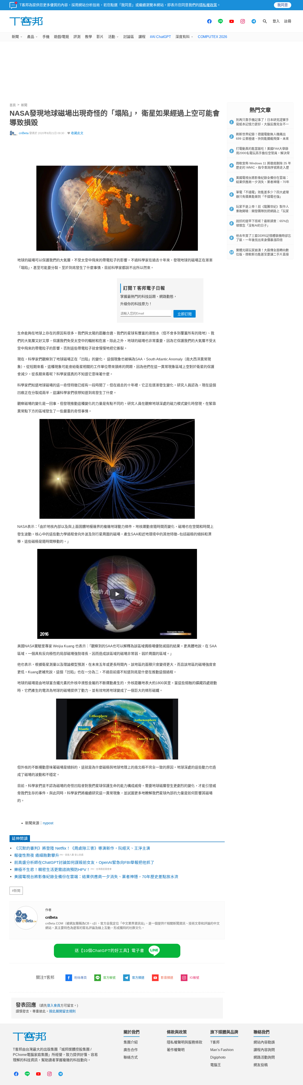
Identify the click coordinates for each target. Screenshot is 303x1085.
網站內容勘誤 (264, 1042)
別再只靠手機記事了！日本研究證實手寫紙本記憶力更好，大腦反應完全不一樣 (262, 124)
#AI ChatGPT (160, 37)
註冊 (287, 21)
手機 (45, 37)
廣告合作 (131, 1050)
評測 (77, 37)
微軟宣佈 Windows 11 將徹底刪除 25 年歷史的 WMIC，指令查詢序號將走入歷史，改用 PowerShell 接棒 (263, 167)
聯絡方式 (131, 1057)
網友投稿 (261, 1065)
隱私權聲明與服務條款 (184, 1042)
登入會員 (53, 1005)
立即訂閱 (184, 314)
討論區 (128, 37)
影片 (100, 37)
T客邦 (215, 1042)
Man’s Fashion (222, 1050)
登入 (276, 21)
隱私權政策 (208, 5)
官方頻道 (138, 977)
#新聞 (16, 890)
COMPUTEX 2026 (212, 37)
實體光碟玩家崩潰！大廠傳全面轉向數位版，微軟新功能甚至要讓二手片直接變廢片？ (262, 254)
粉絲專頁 (80, 977)
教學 (88, 37)
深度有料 (182, 37)
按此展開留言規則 (62, 1011)
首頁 (13, 105)
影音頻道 (167, 977)
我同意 (282, 5)
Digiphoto (218, 1057)
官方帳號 (109, 977)
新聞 (15, 37)
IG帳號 (194, 977)
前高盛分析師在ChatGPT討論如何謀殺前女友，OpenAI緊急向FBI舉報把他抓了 (84, 862)
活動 (111, 37)
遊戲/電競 (61, 37)
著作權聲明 (176, 1050)
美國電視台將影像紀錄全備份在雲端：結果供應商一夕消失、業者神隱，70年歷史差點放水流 (96, 876)
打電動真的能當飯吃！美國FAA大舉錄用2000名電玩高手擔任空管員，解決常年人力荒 (263, 153)
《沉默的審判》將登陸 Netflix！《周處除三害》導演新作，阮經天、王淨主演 (82, 848)
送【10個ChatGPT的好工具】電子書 (109, 950)
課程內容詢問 (264, 1050)
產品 (30, 37)
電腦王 (215, 1065)
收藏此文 (77, 133)
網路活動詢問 (264, 1057)
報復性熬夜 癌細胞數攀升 (36, 855)
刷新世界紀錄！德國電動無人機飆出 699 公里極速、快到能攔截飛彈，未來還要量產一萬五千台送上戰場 (262, 138)
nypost (48, 823)
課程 (142, 37)
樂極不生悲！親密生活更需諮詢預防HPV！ (52, 869)
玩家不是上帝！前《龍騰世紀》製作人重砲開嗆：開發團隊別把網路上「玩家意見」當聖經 (262, 211)
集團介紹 (131, 1042)
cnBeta (24, 133)
